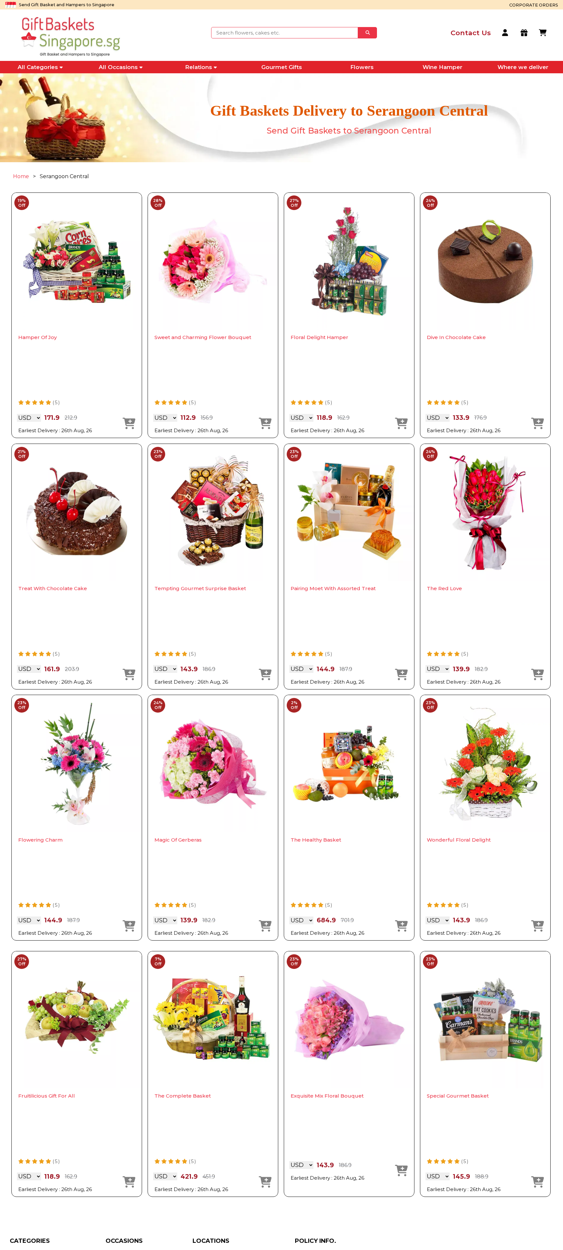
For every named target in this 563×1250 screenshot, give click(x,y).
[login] (505, 32)
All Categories (38, 67)
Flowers (362, 67)
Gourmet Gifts (281, 67)
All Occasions (118, 67)
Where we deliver (523, 67)
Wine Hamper (442, 67)
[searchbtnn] (367, 32)
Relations (198, 67)
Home (21, 176)
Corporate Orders (533, 5)
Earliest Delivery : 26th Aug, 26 (55, 430)
